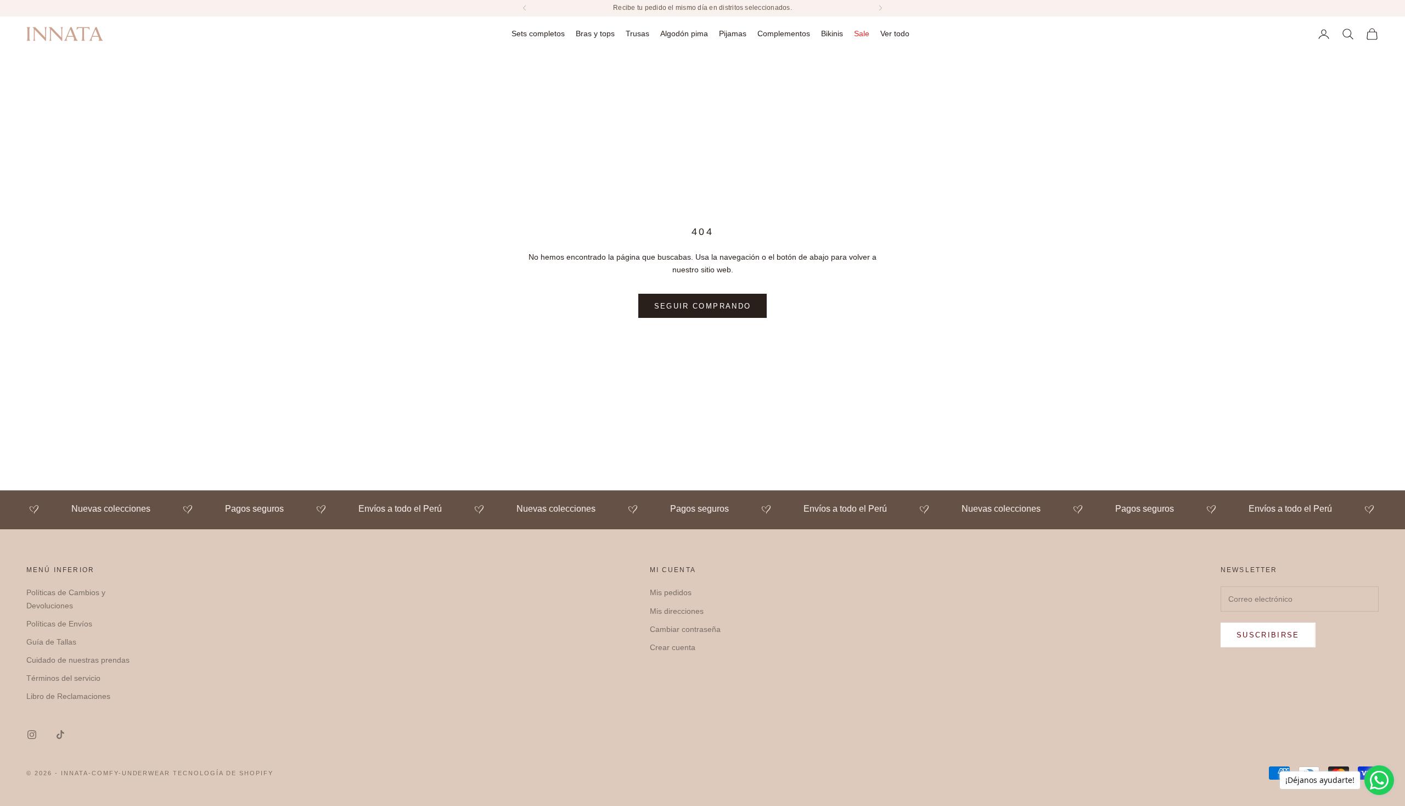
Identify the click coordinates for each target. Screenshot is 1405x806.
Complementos (783, 33)
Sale (861, 33)
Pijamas (732, 33)
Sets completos (538, 33)
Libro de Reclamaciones (68, 696)
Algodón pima (684, 33)
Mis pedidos (671, 592)
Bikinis (832, 33)
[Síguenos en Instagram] (31, 734)
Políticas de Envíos (59, 623)
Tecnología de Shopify (223, 773)
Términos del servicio (63, 678)
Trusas (637, 33)
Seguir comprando (702, 306)
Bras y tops (595, 33)
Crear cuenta (672, 647)
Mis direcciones (677, 611)
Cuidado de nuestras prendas (78, 660)
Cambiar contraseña (685, 629)
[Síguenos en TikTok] (60, 734)
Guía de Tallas (51, 641)
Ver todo (894, 33)
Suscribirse (1268, 635)
